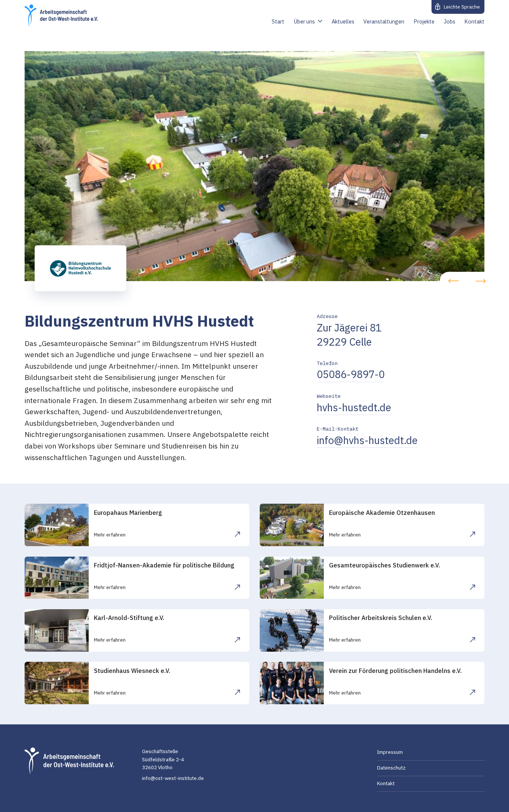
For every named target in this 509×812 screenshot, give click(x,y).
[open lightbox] (255, 166)
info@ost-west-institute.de (173, 778)
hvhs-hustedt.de (354, 407)
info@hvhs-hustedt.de (367, 440)
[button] (453, 281)
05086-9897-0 (351, 374)
